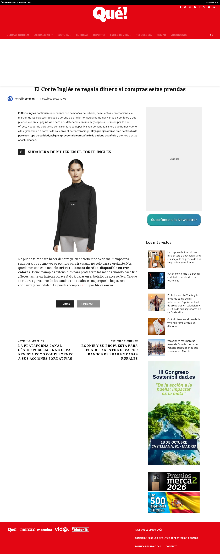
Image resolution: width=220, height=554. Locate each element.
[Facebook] (181, 7)
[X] (204, 7)
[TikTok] (200, 7)
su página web (45, 122)
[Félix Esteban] (11, 98)
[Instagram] (185, 7)
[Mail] (190, 7)
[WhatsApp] (70, 321)
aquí (85, 285)
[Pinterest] (62, 321)
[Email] (93, 321)
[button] (212, 35)
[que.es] (110, 14)
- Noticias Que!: (24, 2)
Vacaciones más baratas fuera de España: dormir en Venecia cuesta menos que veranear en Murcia (183, 346)
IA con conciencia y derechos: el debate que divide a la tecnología (184, 277)
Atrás (66, 304)
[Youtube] (209, 7)
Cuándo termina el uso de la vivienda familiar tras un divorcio (183, 323)
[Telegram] (195, 7)
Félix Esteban (26, 98)
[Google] (214, 7)
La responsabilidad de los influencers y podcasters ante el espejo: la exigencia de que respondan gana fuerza (184, 257)
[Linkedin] (85, 321)
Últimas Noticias (8, 2)
